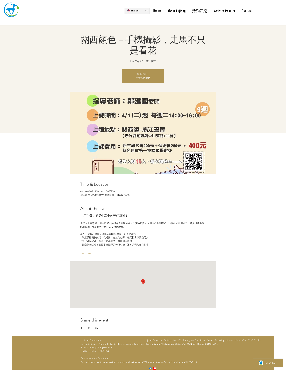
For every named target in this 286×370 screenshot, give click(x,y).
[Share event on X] (89, 328)
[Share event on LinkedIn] (96, 328)
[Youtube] (154, 368)
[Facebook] (150, 368)
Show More (85, 253)
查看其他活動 (143, 77)
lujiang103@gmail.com (100, 347)
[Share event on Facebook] (81, 328)
